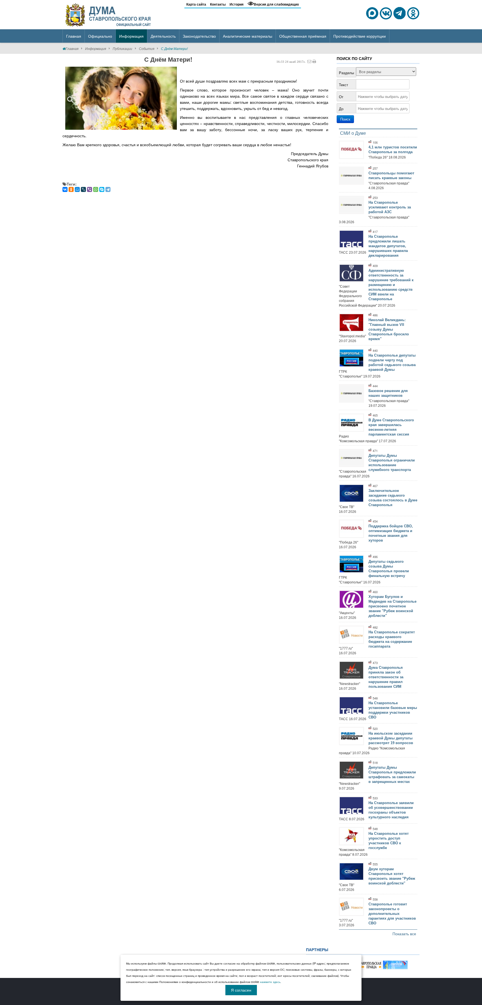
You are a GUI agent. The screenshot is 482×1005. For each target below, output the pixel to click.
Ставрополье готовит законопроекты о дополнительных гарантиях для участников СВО (392, 913)
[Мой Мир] (77, 189)
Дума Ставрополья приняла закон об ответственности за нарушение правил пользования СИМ (385, 677)
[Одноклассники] (71, 189)
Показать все (404, 933)
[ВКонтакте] (65, 189)
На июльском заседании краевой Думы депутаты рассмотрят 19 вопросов (390, 738)
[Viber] (89, 189)
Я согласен (241, 990)
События (146, 48)
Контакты (218, 4)
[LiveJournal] (83, 189)
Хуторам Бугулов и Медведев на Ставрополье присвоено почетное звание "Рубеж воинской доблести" (392, 606)
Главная (72, 48)
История (237, 4)
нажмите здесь (270, 982)
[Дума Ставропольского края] (108, 14)
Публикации (122, 48)
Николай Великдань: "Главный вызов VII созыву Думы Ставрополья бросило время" (388, 329)
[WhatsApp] (95, 189)
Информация (95, 48)
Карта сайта (196, 4)
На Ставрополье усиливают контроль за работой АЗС (389, 207)
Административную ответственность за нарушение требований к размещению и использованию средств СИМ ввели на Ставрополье (391, 284)
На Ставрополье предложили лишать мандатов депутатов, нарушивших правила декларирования (388, 246)
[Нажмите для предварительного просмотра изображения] (121, 98)
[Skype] (101, 189)
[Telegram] (107, 189)
